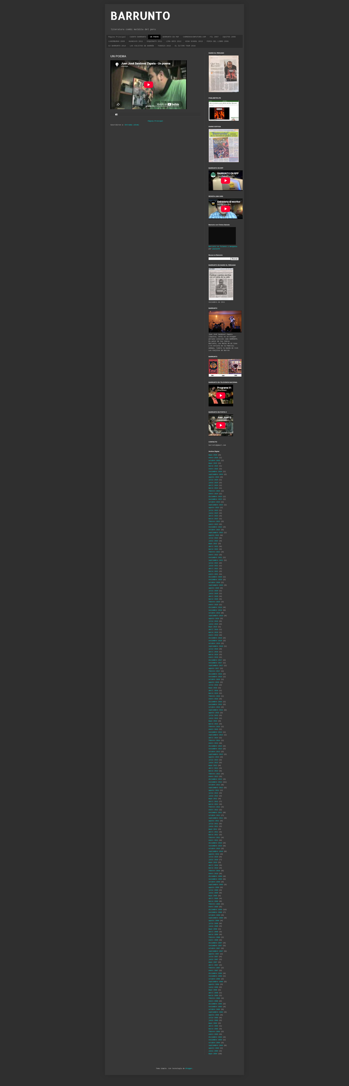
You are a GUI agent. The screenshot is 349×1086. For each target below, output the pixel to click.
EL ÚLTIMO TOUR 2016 (185, 46)
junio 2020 (213, 594)
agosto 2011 (214, 821)
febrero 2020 (214, 602)
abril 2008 (213, 932)
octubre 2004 (214, 1043)
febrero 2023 (214, 521)
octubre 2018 (214, 643)
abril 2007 (213, 965)
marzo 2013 (213, 771)
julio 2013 (213, 760)
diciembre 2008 (215, 910)
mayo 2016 (213, 688)
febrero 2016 (214, 696)
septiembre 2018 (216, 646)
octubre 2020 (214, 583)
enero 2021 (213, 574)
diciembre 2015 (215, 702)
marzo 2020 (213, 599)
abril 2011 (213, 832)
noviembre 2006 (215, 976)
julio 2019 (213, 621)
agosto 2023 (214, 508)
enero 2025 (213, 469)
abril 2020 (213, 596)
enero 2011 (213, 840)
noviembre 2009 (215, 879)
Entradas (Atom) (132, 125)
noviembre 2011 (215, 813)
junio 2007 (213, 960)
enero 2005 (213, 1034)
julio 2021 (213, 563)
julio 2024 (213, 480)
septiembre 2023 (216, 505)
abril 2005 (213, 1026)
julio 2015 (213, 715)
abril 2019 (213, 630)
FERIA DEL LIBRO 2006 (217, 41)
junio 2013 (213, 763)
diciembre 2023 (215, 497)
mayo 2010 (213, 862)
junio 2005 (213, 1020)
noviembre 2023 (215, 499)
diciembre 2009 (215, 876)
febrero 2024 (214, 491)
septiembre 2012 (216, 788)
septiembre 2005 (216, 1012)
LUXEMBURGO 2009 (116, 41)
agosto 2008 (214, 921)
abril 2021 (213, 569)
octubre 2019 (214, 613)
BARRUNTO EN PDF (171, 37)
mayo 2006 (213, 990)
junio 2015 (213, 718)
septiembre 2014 (216, 735)
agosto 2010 (214, 854)
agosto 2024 (214, 477)
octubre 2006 (214, 979)
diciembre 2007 (215, 943)
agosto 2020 (214, 588)
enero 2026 (213, 458)
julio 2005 (213, 1018)
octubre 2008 (214, 915)
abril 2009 (213, 898)
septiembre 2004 (216, 1045)
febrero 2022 (214, 552)
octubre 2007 (214, 948)
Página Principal (117, 37)
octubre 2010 (214, 849)
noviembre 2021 (215, 557)
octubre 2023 (214, 502)
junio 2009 (213, 893)
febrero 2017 (214, 671)
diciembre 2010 (215, 843)
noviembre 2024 (215, 472)
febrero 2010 (214, 871)
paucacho (216, 249)
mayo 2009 (213, 896)
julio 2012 (213, 793)
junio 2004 (213, 1051)
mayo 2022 (213, 544)
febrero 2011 (214, 838)
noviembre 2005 (215, 1007)
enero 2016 (213, 699)
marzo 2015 (213, 724)
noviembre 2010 (215, 846)
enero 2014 (213, 743)
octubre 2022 (214, 530)
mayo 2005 (213, 1023)
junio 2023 (213, 513)
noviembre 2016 (215, 677)
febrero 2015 (214, 727)
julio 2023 (213, 510)
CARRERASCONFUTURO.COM (194, 37)
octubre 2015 (214, 707)
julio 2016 (213, 685)
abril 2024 (213, 485)
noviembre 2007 (215, 946)
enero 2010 (213, 874)
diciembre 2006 (215, 973)
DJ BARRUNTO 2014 (117, 46)
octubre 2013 (214, 752)
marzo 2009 (213, 901)
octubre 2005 (214, 1009)
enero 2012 (213, 810)
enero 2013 (213, 777)
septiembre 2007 (216, 951)
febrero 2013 (214, 774)
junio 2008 (213, 926)
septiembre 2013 (216, 754)
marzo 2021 (213, 571)
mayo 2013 (213, 766)
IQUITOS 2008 (229, 37)
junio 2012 (213, 796)
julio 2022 (213, 538)
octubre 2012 (214, 785)
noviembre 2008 (215, 912)
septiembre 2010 (216, 851)
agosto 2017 (214, 668)
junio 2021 (213, 566)
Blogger (189, 1069)
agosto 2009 (214, 887)
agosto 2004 (214, 1048)
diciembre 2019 (215, 607)
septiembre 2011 (216, 818)
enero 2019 (213, 635)
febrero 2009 (214, 904)
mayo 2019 (213, 627)
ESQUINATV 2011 (154, 41)
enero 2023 (213, 524)
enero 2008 (213, 940)
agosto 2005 (214, 1015)
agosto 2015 (214, 713)
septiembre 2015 (216, 710)
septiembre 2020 (216, 585)
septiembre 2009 (216, 885)
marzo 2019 (213, 632)
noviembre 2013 (215, 749)
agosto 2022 (214, 535)
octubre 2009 (214, 882)
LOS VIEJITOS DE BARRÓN (142, 46)
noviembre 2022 (215, 527)
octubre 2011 (214, 815)
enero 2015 (213, 729)
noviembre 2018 (215, 641)
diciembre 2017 (215, 660)
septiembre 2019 (216, 616)
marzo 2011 (213, 835)
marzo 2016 (213, 693)
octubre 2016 (214, 679)
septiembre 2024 (216, 474)
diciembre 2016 (215, 674)
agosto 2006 (214, 984)
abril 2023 (213, 516)
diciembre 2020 (215, 577)
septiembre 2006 (216, 982)
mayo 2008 (213, 929)
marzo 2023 (213, 519)
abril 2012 (213, 802)
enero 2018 (213, 657)
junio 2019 (213, 624)
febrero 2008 (214, 937)
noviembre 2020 (215, 580)
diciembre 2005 (215, 1004)
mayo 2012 (213, 799)
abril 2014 (213, 738)
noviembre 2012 (215, 782)
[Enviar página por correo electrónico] (117, 114)
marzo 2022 (213, 549)
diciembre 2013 (215, 746)
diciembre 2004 (215, 1037)
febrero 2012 (214, 807)
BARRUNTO (140, 15)
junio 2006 (213, 987)
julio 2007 (213, 957)
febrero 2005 (214, 1032)
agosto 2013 (214, 757)
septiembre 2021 (216, 560)
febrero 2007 (214, 968)
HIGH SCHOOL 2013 (194, 41)
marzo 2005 (213, 1029)
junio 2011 (213, 826)
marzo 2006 (213, 996)
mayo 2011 (213, 829)
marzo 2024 (213, 488)
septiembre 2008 (216, 918)
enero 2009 (213, 907)
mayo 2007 (213, 962)
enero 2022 (213, 555)
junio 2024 (213, 483)
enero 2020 (213, 605)
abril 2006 (213, 993)
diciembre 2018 (215, 638)
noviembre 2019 (215, 610)
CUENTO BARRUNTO (138, 37)
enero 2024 (213, 494)
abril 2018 (213, 652)
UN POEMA (154, 37)
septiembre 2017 (216, 666)
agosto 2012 (214, 790)
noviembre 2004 (215, 1040)
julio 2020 (213, 591)
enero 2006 (213, 1001)
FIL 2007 (214, 37)
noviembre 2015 (215, 704)
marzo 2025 (213, 466)
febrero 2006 (214, 998)
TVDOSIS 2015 (164, 46)
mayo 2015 (213, 721)
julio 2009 (213, 890)
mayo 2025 (213, 463)
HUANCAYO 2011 (136, 41)
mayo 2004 (213, 1054)
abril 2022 (213, 546)
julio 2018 (213, 649)
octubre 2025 (214, 461)
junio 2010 (213, 860)
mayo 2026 (213, 455)
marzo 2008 (213, 934)
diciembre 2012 (215, 779)
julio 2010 (213, 857)
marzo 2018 (213, 655)
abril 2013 (213, 768)
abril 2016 (213, 691)
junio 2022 (213, 541)
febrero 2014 (214, 740)
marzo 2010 (213, 868)
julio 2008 (213, 923)
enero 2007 (213, 971)
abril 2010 (213, 865)
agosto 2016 (214, 682)
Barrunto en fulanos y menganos (223, 247)
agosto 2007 (214, 954)
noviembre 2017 (215, 663)
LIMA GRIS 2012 (173, 41)
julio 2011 (213, 824)
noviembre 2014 (215, 732)
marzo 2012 (213, 804)
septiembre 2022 (216, 533)
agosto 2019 (214, 619)
